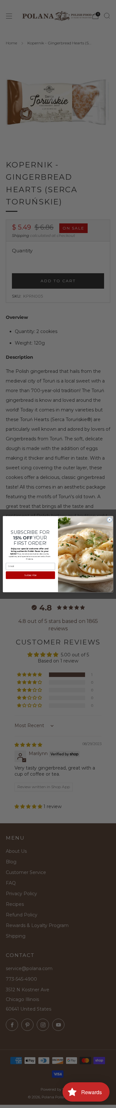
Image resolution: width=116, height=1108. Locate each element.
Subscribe (30, 575)
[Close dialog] (109, 519)
